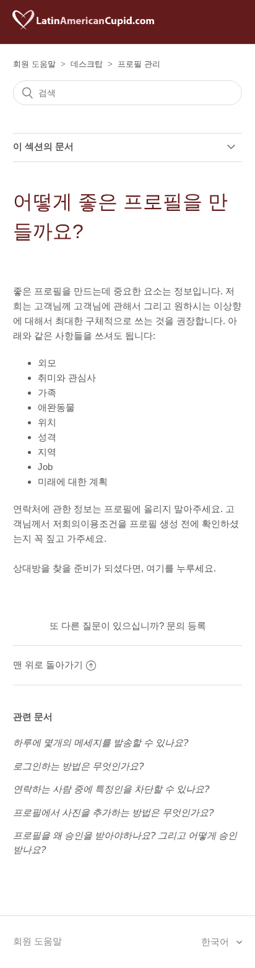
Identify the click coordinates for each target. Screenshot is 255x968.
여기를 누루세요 (180, 568)
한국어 (216, 941)
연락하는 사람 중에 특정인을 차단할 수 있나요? (111, 789)
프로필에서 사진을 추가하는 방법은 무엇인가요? (113, 812)
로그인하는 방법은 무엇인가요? (78, 766)
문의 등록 (186, 625)
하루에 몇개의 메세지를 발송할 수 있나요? (100, 742)
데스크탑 (87, 64)
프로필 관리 (139, 64)
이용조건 (99, 523)
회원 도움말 (34, 64)
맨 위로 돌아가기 (48, 664)
